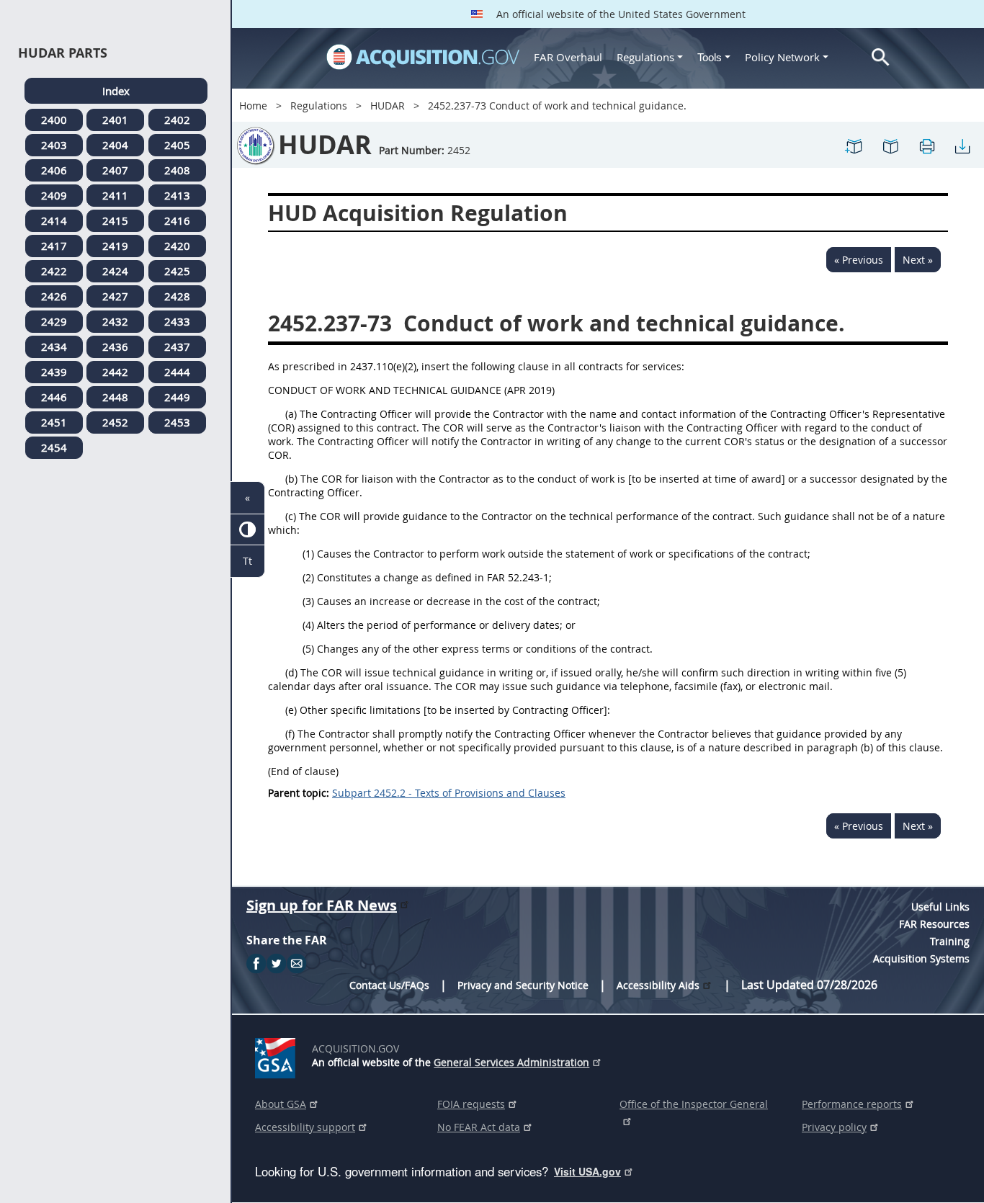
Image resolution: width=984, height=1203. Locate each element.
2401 (115, 119)
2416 (177, 220)
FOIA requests (471, 1104)
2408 (177, 170)
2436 (115, 346)
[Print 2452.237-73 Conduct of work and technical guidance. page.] (926, 145)
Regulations (645, 57)
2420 (177, 245)
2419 (115, 245)
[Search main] (880, 57)
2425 (177, 271)
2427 (115, 296)
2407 (115, 170)
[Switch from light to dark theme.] (247, 529)
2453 (177, 422)
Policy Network (782, 57)
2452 (115, 422)
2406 (54, 170)
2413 (177, 195)
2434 (54, 346)
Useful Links (940, 906)
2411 (115, 195)
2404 (115, 145)
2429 (54, 321)
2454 (54, 447)
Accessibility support (305, 1127)
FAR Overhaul (568, 57)
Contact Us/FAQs (389, 985)
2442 (115, 372)
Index (116, 91)
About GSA (280, 1104)
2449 (177, 397)
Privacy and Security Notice (523, 985)
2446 (54, 397)
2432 (115, 321)
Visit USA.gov (587, 1171)
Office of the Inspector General (694, 1104)
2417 (54, 245)
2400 (54, 119)
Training (950, 941)
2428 (177, 296)
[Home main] (423, 57)
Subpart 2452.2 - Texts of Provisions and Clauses (448, 793)
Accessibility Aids (658, 985)
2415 (115, 220)
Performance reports (852, 1104)
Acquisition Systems (921, 958)
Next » (918, 260)
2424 (115, 271)
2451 (54, 422)
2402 (177, 119)
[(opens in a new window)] (277, 1055)
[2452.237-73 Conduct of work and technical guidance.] (854, 145)
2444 (177, 372)
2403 (54, 145)
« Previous (858, 260)
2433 (177, 321)
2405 (177, 145)
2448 (115, 397)
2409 (54, 195)
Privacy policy (834, 1127)
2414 (54, 220)
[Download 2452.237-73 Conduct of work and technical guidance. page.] (962, 145)
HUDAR (387, 105)
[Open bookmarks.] (890, 145)
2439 (54, 372)
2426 (54, 296)
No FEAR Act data (478, 1127)
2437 (177, 346)
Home (253, 105)
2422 (54, 271)
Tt (247, 561)
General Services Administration (511, 1062)
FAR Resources (934, 924)
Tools (711, 57)
